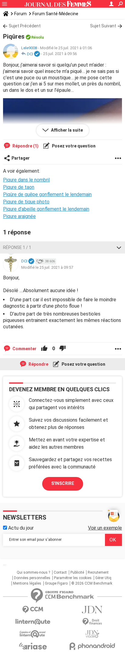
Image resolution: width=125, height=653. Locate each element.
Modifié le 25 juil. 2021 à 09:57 (47, 267)
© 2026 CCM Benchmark (91, 583)
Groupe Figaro (56, 583)
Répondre (38, 364)
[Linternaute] (32, 622)
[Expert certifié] (37, 54)
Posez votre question (73, 145)
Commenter (24, 348)
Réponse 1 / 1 (17, 247)
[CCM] (32, 609)
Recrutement (98, 572)
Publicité (77, 572)
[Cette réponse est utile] (44, 349)
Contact (60, 572)
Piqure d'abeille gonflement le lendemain (46, 209)
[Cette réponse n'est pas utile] (62, 349)
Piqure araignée (19, 216)
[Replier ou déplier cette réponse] (119, 247)
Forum (20, 13)
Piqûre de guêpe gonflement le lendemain (47, 194)
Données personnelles (32, 578)
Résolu (37, 37)
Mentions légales (27, 583)
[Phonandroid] (92, 646)
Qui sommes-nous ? (33, 572)
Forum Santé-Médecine (55, 13)
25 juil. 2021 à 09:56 (60, 54)
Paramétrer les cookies (73, 578)
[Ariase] (32, 646)
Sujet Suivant (103, 25)
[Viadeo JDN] (92, 634)
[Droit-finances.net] (92, 622)
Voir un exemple (105, 528)
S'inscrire (62, 483)
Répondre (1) (25, 145)
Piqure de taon (18, 187)
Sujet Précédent (25, 25)
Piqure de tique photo (26, 202)
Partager (21, 158)
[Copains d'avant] (32, 634)
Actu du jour (20, 528)
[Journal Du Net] (92, 609)
